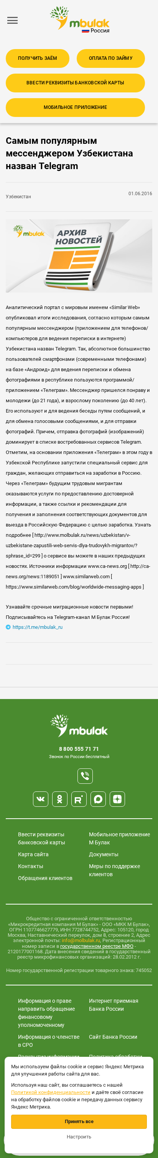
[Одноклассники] (59, 799)
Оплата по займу (111, 58)
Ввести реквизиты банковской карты (75, 83)
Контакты (30, 866)
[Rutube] (79, 799)
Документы (103, 854)
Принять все (79, 1121)
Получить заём (38, 58)
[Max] (98, 799)
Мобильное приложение (75, 107)
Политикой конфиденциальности (51, 1092)
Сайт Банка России (113, 1037)
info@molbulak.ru (81, 940)
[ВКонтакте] (40, 799)
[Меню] (13, 20)
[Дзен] (117, 799)
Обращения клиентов (45, 878)
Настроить (79, 1137)
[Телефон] (85, 776)
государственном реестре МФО (96, 946)
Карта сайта (33, 854)
